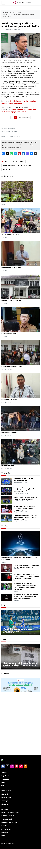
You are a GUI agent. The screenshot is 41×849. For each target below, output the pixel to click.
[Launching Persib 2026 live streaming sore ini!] (6, 481)
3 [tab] (20, 637)
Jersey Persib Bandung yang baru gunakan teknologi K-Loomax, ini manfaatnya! (26, 490)
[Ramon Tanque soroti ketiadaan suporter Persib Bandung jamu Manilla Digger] (6, 518)
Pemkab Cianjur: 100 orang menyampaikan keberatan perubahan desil (18, 299)
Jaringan (4, 809)
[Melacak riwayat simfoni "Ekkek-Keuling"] (17, 191)
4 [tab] (23, 637)
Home (6, 12)
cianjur (8, 161)
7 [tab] (25, 671)
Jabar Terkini (16, 12)
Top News (5, 526)
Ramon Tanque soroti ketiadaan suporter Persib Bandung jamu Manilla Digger (25, 517)
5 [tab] (26, 637)
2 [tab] (18, 637)
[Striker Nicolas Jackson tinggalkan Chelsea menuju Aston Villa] (6, 568)
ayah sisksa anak (8, 165)
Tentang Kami (6, 819)
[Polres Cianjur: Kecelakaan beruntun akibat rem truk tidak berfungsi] (20, 418)
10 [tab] (33, 671)
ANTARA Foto (6, 829)
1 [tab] (15, 637)
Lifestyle (4, 804)
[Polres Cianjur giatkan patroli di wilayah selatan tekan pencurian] (20, 452)
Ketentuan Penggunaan (10, 812)
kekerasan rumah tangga (11, 169)
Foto (3, 605)
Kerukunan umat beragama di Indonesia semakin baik (17, 743)
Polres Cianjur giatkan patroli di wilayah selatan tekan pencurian (19, 465)
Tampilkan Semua (24, 117)
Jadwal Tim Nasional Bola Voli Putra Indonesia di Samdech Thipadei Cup (24, 508)
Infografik (5, 673)
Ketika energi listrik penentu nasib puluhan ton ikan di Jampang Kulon (20, 664)
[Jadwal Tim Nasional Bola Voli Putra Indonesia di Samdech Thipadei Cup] (6, 509)
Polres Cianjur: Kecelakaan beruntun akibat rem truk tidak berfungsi (19, 431)
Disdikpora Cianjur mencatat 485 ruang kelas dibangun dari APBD (18, 332)
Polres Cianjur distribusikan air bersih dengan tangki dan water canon (19, 233)
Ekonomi (4, 794)
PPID (3, 836)
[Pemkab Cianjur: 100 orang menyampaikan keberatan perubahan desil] (20, 286)
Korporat (4, 832)
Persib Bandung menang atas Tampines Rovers (17, 630)
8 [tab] (28, 671)
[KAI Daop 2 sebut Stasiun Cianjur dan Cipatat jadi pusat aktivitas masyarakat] (20, 352)
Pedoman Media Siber (9, 822)
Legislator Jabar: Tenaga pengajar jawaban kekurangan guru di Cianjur (18, 266)
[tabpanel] (20, 622)
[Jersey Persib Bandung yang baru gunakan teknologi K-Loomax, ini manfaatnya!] (6, 491)
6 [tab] (22, 671)
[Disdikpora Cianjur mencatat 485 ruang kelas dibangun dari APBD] (20, 319)
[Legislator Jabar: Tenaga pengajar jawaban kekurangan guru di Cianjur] (20, 253)
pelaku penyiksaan (24, 165)
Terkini (3, 772)
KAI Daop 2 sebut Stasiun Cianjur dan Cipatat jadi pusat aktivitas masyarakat (20, 365)
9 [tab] (30, 671)
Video (3, 639)
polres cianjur (19, 161)
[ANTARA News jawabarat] (22, 2)
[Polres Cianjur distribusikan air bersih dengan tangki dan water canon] (20, 220)
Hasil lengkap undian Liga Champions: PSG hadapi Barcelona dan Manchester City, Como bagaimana (19, 557)
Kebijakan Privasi (7, 816)
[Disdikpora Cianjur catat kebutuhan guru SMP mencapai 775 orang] (20, 385)
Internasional (6, 797)
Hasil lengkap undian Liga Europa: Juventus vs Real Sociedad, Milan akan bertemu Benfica (26, 596)
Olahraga (4, 801)
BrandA (4, 826)
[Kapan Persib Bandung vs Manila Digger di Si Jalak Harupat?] (6, 500)
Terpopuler (6, 473)
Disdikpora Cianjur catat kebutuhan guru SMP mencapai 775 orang (19, 398)
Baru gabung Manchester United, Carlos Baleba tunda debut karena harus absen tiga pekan (26, 576)
